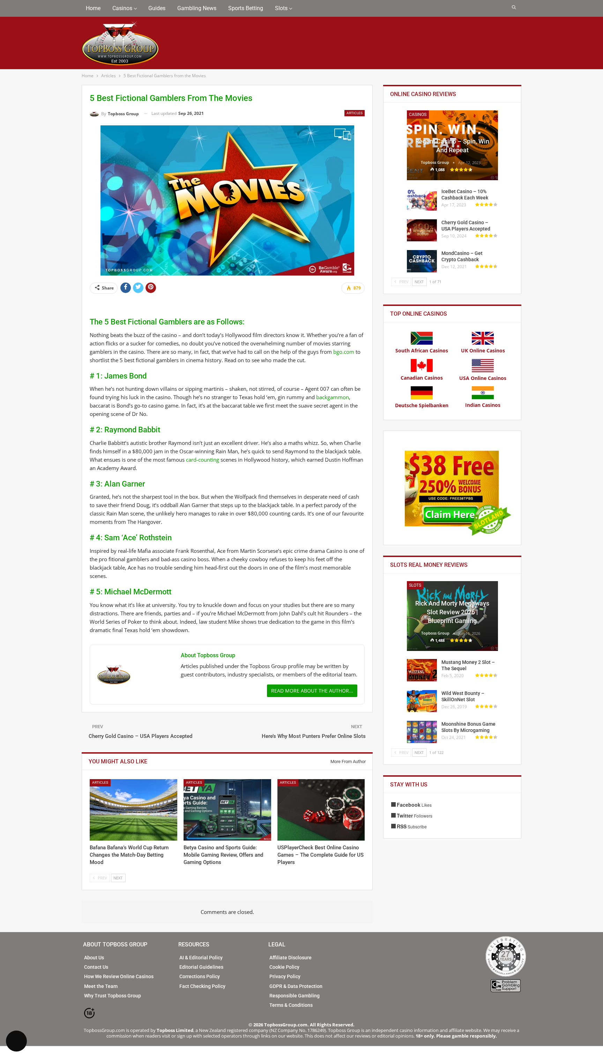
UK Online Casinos (483, 350)
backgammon (332, 397)
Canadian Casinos (422, 377)
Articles (355, 113)
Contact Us (96, 967)
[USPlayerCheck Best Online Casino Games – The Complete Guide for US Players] (321, 810)
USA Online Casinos (482, 378)
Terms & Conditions (291, 1005)
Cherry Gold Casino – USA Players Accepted (140, 736)
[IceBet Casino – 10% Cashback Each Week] (422, 199)
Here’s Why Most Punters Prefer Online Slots (314, 736)
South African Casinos (421, 350)
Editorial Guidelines (201, 967)
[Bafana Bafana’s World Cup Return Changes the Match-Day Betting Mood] (133, 810)
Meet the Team (101, 986)
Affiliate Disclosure (290, 957)
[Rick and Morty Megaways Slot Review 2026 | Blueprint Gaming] (452, 616)
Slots (281, 8)
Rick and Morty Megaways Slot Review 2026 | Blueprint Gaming (452, 612)
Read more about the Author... (312, 690)
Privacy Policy (284, 976)
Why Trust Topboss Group (112, 995)
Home (93, 8)
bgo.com (343, 351)
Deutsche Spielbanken (421, 405)
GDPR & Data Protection (295, 986)
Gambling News (196, 8)
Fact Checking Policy (202, 986)
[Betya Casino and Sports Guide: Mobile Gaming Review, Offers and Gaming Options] (227, 810)
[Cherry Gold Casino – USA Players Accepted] (422, 230)
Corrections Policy (199, 976)
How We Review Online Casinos (119, 976)
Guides (156, 8)
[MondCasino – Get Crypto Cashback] (422, 261)
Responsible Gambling (294, 995)
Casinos (122, 8)
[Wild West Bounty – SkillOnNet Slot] (422, 701)
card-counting (202, 459)
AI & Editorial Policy (201, 957)
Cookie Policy (284, 967)
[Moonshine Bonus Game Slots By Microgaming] (422, 732)
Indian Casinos (482, 405)
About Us (94, 957)
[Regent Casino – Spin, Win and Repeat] (452, 145)
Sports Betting (245, 8)
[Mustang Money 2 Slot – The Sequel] (422, 670)
